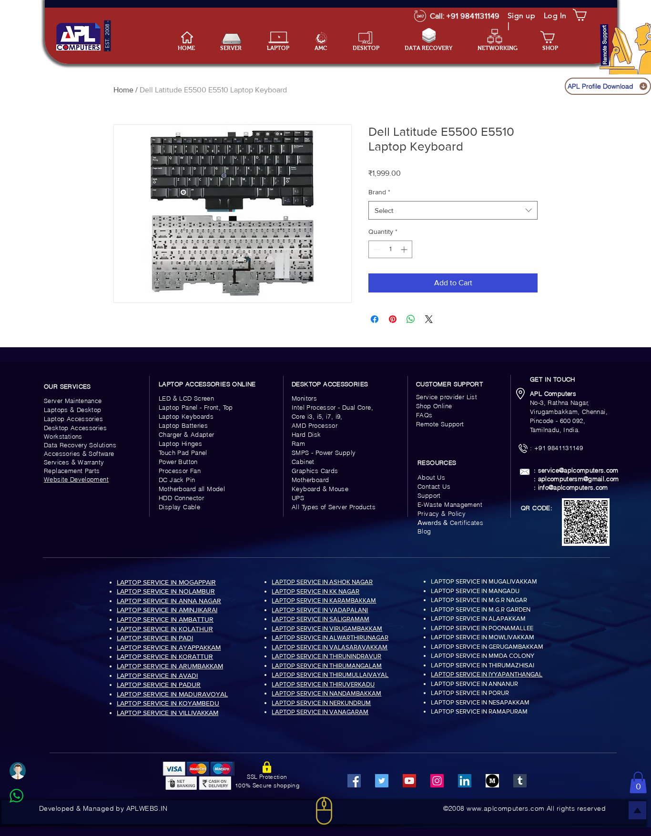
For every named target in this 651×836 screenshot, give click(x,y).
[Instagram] (437, 780)
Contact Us (433, 486)
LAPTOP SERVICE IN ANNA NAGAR (169, 600)
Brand (379, 192)
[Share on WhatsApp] (411, 319)
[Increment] (405, 249)
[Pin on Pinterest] (392, 319)
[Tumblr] (520, 780)
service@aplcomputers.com (578, 470)
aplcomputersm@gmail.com (578, 479)
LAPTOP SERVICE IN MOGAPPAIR (166, 582)
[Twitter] (381, 780)
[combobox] (453, 210)
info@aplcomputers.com (573, 487)
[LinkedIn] (464, 780)
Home (123, 90)
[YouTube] (409, 780)
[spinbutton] (390, 249)
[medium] (492, 780)
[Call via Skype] (27, 818)
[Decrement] (376, 249)
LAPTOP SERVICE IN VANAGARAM (320, 711)
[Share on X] (429, 319)
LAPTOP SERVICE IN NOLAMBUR (166, 591)
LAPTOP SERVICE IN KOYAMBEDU (168, 703)
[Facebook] (354, 780)
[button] (283, 48)
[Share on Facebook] (374, 319)
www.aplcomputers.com (505, 808)
